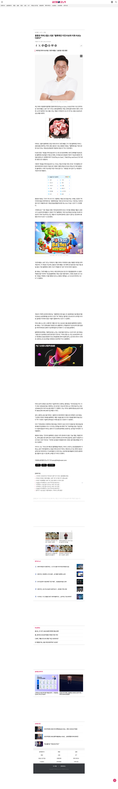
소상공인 (54, 5)
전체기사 (3, 5)
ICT (29, 5)
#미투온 (38, 465)
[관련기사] (37, 473)
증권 (22, 5)
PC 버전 (55, 766)
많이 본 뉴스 (38, 561)
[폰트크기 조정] (81, 45)
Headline (37, 628)
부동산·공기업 (34, 5)
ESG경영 (60, 5)
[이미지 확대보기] (81, 56)
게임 (45, 32)
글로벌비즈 (9, 5)
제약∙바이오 (47, 5)
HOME (37, 32)
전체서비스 (63, 766)
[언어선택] (112, 2)
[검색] (116, 2)
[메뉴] (2, 2)
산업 (25, 5)
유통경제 (41, 5)
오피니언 (66, 5)
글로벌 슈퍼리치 (39, 671)
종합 (14, 5)
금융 (18, 5)
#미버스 (44, 465)
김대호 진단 (38, 723)
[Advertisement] (59, 18)
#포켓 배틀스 (51, 465)
